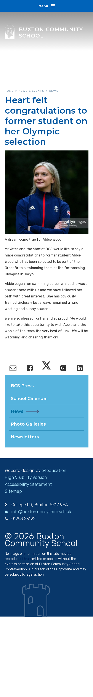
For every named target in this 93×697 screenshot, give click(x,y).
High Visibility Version (26, 477)
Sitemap (13, 491)
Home (9, 90)
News (54, 90)
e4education (54, 470)
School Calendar (29, 398)
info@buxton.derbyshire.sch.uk (41, 511)
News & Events (31, 90)
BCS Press (22, 385)
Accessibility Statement (28, 484)
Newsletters (25, 436)
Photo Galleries (28, 424)
